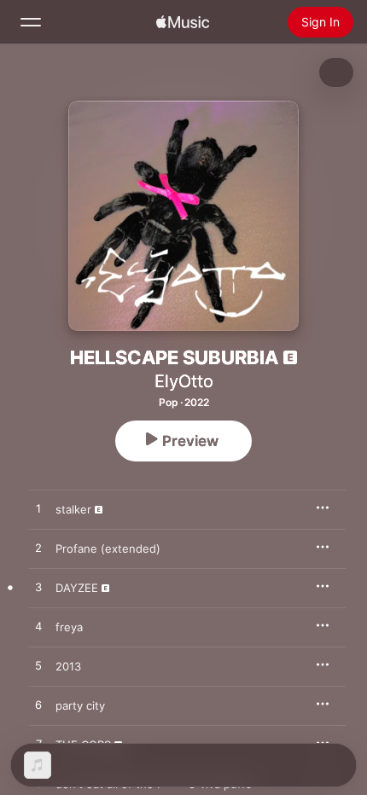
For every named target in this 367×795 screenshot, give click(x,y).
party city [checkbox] (80, 705)
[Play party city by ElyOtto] (38, 705)
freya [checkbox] (69, 627)
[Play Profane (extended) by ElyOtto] (38, 548)
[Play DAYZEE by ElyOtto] (38, 587)
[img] (182, 22)
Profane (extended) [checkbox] (107, 548)
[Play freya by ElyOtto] (38, 627)
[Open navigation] (31, 22)
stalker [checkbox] (73, 509)
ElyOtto (183, 381)
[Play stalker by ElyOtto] (38, 509)
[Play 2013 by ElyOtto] (38, 666)
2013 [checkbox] (68, 666)
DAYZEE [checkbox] (76, 588)
